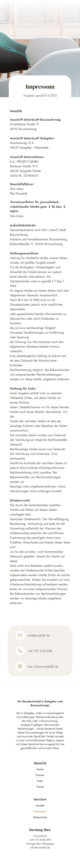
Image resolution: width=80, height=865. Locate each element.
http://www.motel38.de (43, 666)
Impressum (40, 811)
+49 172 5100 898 (40, 651)
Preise (40, 787)
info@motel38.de (39, 635)
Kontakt (40, 805)
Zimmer (40, 775)
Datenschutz (40, 817)
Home (40, 769)
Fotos (40, 781)
